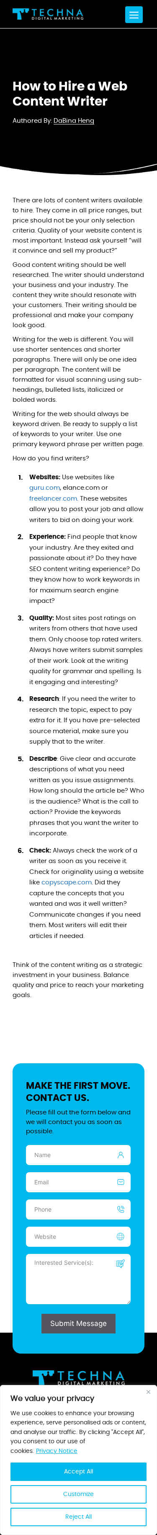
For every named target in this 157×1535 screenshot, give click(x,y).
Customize (78, 1494)
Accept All (78, 1472)
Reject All (78, 1517)
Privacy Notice (56, 1451)
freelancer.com (53, 499)
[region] (78, 1460)
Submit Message (78, 1323)
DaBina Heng (74, 121)
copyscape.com (66, 882)
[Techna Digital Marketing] (48, 14)
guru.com (44, 488)
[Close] (148, 1392)
